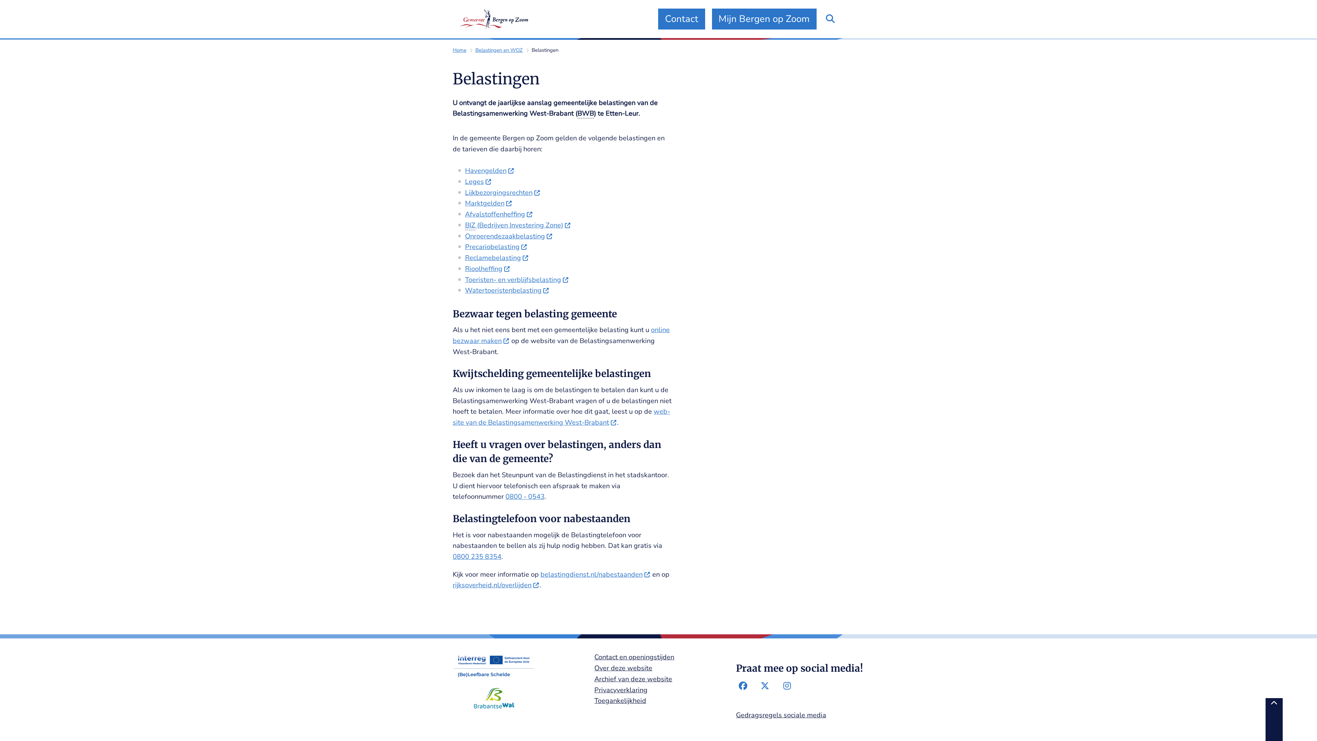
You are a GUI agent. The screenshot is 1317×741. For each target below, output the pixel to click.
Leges (474, 181)
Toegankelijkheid (620, 700)
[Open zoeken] (830, 19)
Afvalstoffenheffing (495, 214)
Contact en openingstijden (634, 657)
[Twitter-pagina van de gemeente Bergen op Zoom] (765, 686)
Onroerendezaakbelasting (505, 236)
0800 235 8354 (477, 556)
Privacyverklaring (621, 690)
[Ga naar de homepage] (494, 19)
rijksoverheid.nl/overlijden (492, 585)
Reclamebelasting (493, 257)
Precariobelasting (492, 246)
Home (459, 50)
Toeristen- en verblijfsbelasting (513, 279)
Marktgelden (485, 203)
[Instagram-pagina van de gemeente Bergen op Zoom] (787, 686)
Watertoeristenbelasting (503, 290)
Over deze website (623, 668)
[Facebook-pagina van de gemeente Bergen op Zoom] (743, 686)
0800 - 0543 (525, 496)
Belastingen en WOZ (499, 50)
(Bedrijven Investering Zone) (514, 225)
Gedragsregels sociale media (781, 715)
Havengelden (486, 170)
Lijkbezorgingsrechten (499, 192)
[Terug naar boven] (1274, 719)
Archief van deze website (633, 679)
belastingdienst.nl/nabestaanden (592, 574)
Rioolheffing (483, 268)
